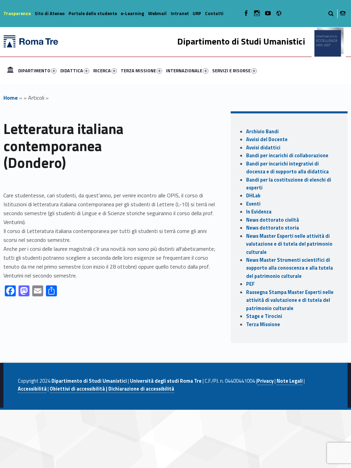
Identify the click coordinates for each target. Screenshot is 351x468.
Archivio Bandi (262, 131)
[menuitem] (10, 70)
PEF (250, 284)
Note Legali (290, 381)
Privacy (265, 381)
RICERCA (102, 70)
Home (10, 70)
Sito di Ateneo (50, 13)
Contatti (214, 13)
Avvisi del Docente (267, 139)
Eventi (253, 204)
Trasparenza (17, 13)
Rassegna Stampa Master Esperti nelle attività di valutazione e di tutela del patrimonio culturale (290, 300)
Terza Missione (263, 324)
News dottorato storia (272, 228)
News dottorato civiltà (272, 220)
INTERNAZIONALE (184, 70)
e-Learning (132, 13)
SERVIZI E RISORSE (231, 70)
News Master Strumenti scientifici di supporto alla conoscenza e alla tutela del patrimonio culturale (289, 268)
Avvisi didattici (263, 147)
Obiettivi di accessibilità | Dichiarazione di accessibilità (112, 389)
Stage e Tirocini (264, 316)
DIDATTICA (71, 70)
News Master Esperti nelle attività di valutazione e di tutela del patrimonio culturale (289, 244)
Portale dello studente (93, 13)
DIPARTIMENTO (34, 70)
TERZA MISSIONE (138, 70)
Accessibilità (32, 389)
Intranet (180, 13)
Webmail (157, 13)
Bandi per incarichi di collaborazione (287, 155)
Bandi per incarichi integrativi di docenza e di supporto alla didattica (287, 167)
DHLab (253, 195)
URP (197, 13)
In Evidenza (258, 211)
